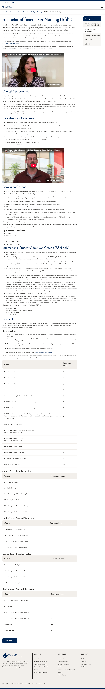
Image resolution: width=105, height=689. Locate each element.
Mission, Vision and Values (12, 43)
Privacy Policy (43, 684)
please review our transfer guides (43, 352)
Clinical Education (7, 12)
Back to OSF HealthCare (9, 2)
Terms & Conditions (34, 684)
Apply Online (8, 641)
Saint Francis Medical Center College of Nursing (28, 12)
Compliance (25, 684)
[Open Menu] (102, 6)
